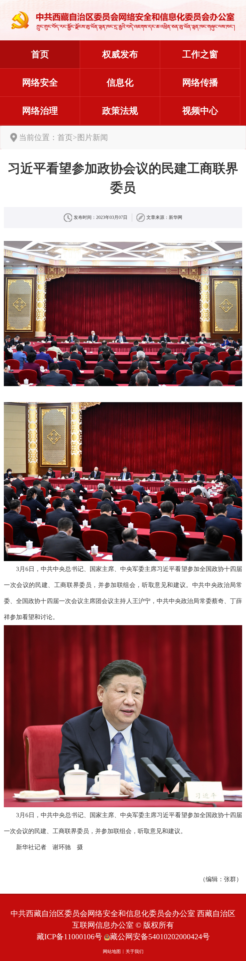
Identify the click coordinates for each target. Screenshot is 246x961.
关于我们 (135, 951)
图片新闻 (92, 137)
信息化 (120, 82)
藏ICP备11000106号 (69, 936)
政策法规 (120, 111)
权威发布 (120, 54)
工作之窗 (200, 54)
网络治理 (40, 111)
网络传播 (200, 82)
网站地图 (112, 951)
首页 (40, 54)
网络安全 (40, 82)
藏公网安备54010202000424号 (160, 936)
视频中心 (200, 111)
